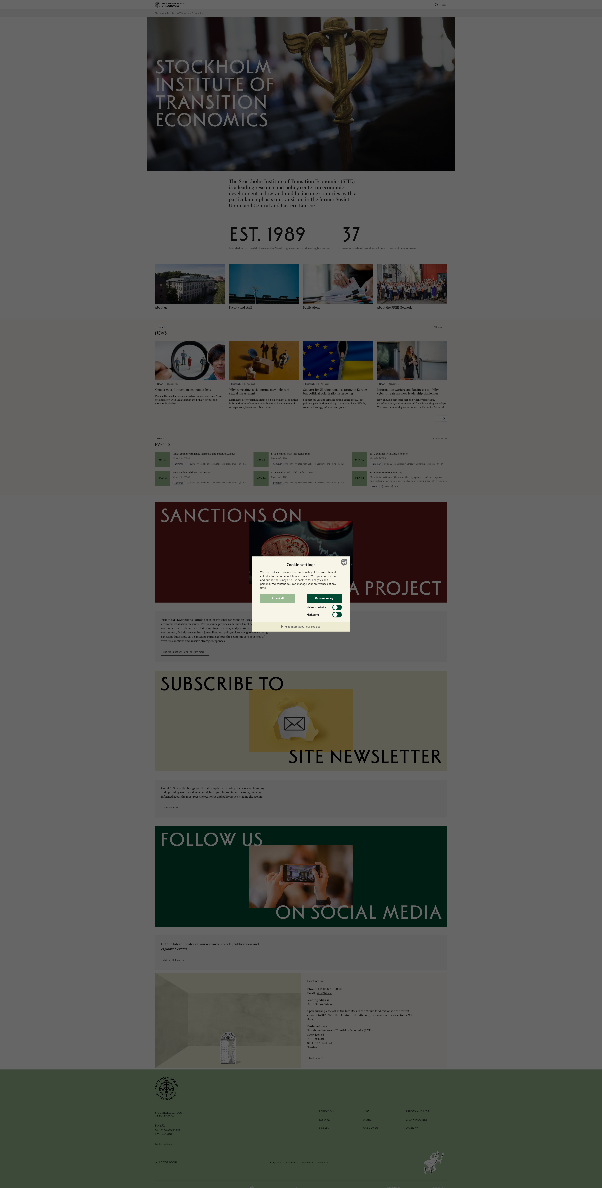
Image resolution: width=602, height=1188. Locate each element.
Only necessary (324, 598)
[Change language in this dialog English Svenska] (344, 562)
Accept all (278, 598)
